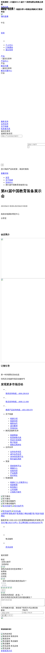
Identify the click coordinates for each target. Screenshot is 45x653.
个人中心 (9, 45)
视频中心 (14, 468)
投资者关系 (5, 129)
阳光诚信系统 (15, 459)
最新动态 (14, 423)
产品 (3, 56)
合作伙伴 (4, 124)
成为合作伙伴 (15, 454)
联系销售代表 (15, 437)
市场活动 (14, 428)
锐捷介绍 (14, 419)
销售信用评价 (15, 445)
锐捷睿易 (14, 485)
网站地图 (28, 513)
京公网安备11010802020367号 (31, 523)
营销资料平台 (15, 466)
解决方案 (4, 66)
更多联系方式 (6, 651)
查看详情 (4, 173)
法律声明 (4, 513)
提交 (3, 590)
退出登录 (9, 50)
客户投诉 (14, 442)
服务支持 (4, 121)
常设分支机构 (15, 440)
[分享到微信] (7, 223)
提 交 (10, 615)
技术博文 (14, 475)
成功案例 (14, 426)
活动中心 (9, 182)
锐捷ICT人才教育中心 (19, 482)
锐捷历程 (14, 421)
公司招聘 (14, 490)
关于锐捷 (4, 126)
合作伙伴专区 (15, 452)
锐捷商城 (14, 435)
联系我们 (14, 487)
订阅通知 (9, 47)
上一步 (4, 615)
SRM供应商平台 (16, 456)
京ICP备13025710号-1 (9, 523)
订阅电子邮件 (15, 492)
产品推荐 (14, 473)
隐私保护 (12, 513)
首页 (7, 178)
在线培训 (14, 471)
